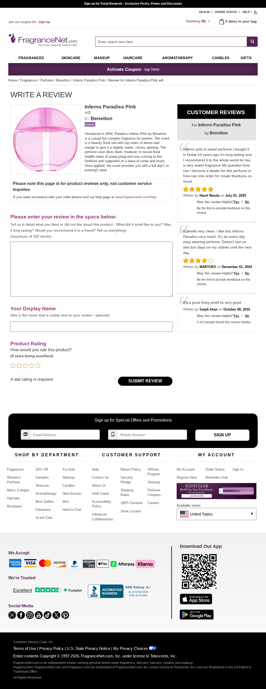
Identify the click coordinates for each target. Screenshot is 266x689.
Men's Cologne (18, 490)
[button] (12, 614)
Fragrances (31, 58)
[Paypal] (74, 564)
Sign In (204, 11)
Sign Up (222, 435)
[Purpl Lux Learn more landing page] (216, 493)
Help (246, 11)
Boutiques (14, 506)
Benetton (63, 80)
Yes (236, 202)
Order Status (226, 11)
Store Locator (131, 511)
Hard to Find (72, 510)
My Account (186, 469)
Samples (42, 477)
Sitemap (154, 482)
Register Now (187, 477)
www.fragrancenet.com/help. (136, 197)
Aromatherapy (46, 493)
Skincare (71, 58)
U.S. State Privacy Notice (88, 648)
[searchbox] (171, 42)
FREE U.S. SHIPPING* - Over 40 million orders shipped (133, 3)
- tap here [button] (133, 69)
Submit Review (145, 381)
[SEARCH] (252, 42)
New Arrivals (72, 493)
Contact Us (100, 477)
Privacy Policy (51, 648)
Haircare (132, 58)
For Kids (69, 469)
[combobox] (176, 42)
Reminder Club (216, 477)
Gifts (246, 58)
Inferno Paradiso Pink (89, 80)
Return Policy (131, 469)
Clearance (43, 510)
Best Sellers (45, 502)
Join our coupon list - (29, 22)
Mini (66, 502)
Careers (153, 503)
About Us (99, 485)
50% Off (42, 469)
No (247, 202)
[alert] (198, 21)
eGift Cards (100, 493)
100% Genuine (132, 503)
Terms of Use (24, 648)
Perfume (47, 80)
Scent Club (44, 518)
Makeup (102, 58)
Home (12, 80)
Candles (69, 485)
